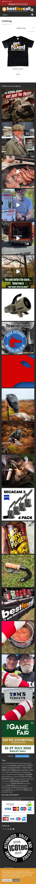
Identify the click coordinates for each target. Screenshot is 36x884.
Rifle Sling (11, 785)
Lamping (17, 779)
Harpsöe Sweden (11, 774)
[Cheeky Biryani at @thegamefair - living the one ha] (18, 637)
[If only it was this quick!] (18, 238)
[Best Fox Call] (18, 9)
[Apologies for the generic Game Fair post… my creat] (18, 737)
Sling (16, 788)
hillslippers (21, 774)
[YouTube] (11, 829)
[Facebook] (3, 829)
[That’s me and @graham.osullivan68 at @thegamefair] (18, 704)
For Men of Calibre (17, 768)
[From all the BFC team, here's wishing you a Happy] (18, 105)
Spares (8, 790)
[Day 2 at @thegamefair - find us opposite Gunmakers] (18, 604)
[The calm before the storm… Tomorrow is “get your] (18, 271)
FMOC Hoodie (8, 767)
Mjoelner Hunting (19, 780)
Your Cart (8, 1)
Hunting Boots (7, 777)
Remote (25, 783)
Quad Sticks (17, 783)
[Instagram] (8, 829)
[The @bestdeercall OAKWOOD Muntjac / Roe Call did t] (18, 471)
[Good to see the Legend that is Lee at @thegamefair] (18, 670)
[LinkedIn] (13, 829)
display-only (16, 765)
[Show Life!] (18, 171)
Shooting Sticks (8, 788)
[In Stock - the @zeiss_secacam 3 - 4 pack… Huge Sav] (18, 504)
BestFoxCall (12, 763)
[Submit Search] (9, 4)
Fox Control (6, 772)
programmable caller (6, 783)
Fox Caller (29, 770)
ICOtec (22, 776)
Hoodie (28, 774)
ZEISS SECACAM (7, 792)
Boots (19, 763)
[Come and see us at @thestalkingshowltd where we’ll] (18, 305)
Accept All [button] (16, 880)
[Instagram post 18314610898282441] (18, 205)
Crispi (8, 765)
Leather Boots (25, 779)
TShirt (25, 789)
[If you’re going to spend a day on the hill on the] (18, 404)
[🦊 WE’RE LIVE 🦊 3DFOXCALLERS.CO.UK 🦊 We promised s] (18, 338)
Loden (8, 781)
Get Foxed (22, 772)
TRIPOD (19, 790)
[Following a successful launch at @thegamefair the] (18, 571)
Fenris (24, 765)
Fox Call (21, 770)
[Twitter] (6, 829)
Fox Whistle (14, 772)
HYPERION (15, 776)
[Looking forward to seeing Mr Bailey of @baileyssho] (18, 537)
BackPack (4, 763)
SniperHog (22, 788)
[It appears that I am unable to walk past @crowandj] (18, 138)
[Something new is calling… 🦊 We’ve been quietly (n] (18, 371)
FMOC (30, 765)
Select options (18, 77)
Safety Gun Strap (21, 786)
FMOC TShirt (21, 767)
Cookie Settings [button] (7, 880)
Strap (13, 790)
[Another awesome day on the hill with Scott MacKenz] (18, 438)
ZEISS (30, 790)
